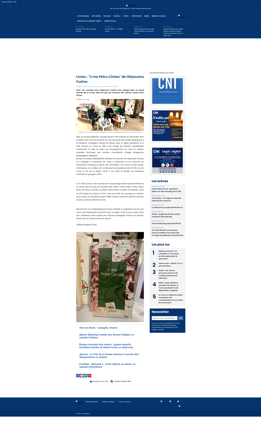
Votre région (136, 16)
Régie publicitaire (92, 402)
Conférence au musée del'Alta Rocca (167, 203)
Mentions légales (109, 402)
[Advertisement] (130, 53)
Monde (146, 16)
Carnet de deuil (110, 21)
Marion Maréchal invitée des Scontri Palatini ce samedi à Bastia (144, 31)
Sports (126, 16)
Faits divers (96, 16)
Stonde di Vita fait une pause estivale (86, 30)
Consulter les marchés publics (89, 21)
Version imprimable (122, 381)
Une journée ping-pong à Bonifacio (166, 219)
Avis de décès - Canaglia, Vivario (114, 30)
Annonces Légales (159, 16)
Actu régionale (83, 16)
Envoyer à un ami (100, 381)
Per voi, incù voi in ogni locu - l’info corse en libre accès (130, 8)
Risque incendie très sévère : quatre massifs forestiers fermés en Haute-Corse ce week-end (173, 32)
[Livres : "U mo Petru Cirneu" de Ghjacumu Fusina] (110, 232)
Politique (107, 16)
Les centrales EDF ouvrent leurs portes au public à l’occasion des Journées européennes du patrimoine (167, 228)
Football (117, 16)
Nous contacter (124, 402)
